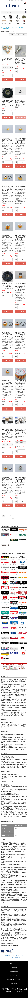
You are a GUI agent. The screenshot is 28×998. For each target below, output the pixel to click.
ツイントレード (5, 645)
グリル (17, 23)
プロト (22, 624)
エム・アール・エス (5, 619)
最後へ (14, 518)
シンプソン (22, 634)
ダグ (14, 531)
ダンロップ (13, 579)
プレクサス (13, 624)
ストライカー (5, 640)
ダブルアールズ (5, 655)
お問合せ (10, 957)
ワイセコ (14, 650)
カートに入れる (8, 79)
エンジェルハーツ (14, 564)
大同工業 (5, 579)
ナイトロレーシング (22, 619)
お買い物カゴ (8, 955)
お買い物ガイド (18, 955)
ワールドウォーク (22, 650)
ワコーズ (5, 650)
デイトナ (22, 574)
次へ (24, 516)
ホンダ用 (3, 28)
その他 (7, 28)
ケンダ (22, 599)
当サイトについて (14, 963)
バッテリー (10, 18)
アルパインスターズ (22, 559)
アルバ (13, 559)
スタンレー (22, 541)
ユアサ (5, 660)
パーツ (11, 27)
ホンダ (13, 594)
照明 (24, 23)
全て (2, 27)
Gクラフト (22, 584)
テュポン (14, 645)
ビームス (5, 569)
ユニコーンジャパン (22, 645)
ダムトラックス (13, 574)
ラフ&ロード (22, 629)
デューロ (22, 579)
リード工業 (5, 604)
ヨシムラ (22, 655)
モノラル (5, 541)
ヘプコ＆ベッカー (22, 589)
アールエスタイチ (5, 634)
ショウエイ (13, 634)
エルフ (13, 584)
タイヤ (4, 18)
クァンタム (5, 629)
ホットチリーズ (5, 536)
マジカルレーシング (14, 604)
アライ (22, 564)
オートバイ (6, 27)
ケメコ (13, 536)
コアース (5, 574)
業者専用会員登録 (14, 971)
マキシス (22, 604)
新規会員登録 (14, 967)
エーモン (5, 564)
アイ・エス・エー (5, 599)
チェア (10, 23)
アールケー (13, 629)
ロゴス (22, 536)
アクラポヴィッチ (5, 559)
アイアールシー (22, 594)
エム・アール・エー (22, 614)
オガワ (13, 541)
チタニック (13, 640)
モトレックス (5, 614)
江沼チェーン (5, 584)
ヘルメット (17, 18)
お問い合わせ (14, 983)
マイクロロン (22, 609)
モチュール (13, 614)
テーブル (4, 23)
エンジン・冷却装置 (18, 27)
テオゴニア (5, 547)
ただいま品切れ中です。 (21, 117)
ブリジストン (14, 569)
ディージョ (5, 531)
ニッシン (14, 619)
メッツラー (5, 609)
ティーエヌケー (22, 640)
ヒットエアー (5, 594)
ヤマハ (13, 655)
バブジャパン (22, 569)
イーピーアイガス (22, 531)
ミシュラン (13, 609)
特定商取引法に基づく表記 (14, 979)
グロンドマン (14, 589)
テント (24, 18)
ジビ (5, 589)
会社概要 (17, 957)
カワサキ (14, 599)
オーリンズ (5, 624)
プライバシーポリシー (14, 975)
